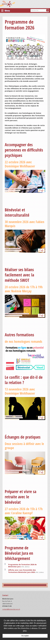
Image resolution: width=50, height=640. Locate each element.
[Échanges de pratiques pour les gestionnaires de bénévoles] (25, 463)
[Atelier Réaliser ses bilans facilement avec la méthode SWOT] (25, 306)
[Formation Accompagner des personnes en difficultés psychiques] (25, 181)
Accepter (25, 636)
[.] (25, 358)
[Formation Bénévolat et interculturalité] (25, 241)
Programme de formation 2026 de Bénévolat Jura (22, 565)
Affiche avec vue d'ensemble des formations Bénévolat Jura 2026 (26, 571)
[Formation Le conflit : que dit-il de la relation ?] (25, 408)
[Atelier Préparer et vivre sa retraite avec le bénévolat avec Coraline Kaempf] (25, 528)
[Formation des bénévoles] (25, 47)
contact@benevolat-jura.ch (11, 609)
